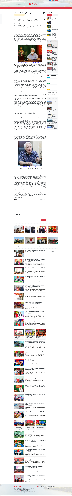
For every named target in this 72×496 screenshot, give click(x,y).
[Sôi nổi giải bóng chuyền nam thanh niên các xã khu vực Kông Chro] (19, 434)
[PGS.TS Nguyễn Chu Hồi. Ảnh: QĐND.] (30, 153)
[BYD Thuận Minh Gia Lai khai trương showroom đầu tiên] (49, 126)
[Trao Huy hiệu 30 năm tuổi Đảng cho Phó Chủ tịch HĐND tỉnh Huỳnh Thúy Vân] (19, 460)
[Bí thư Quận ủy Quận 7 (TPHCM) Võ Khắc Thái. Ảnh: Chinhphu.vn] (30, 53)
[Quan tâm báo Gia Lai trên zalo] (50, 0)
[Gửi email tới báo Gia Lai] (53, 0)
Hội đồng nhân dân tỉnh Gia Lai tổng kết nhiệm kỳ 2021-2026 (19, 337)
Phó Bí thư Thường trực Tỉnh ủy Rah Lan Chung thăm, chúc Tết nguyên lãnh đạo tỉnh (35, 251)
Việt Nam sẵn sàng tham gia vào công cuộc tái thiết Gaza (54, 22)
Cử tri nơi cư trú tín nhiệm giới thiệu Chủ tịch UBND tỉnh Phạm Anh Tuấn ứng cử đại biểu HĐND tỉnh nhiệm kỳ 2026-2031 (35, 386)
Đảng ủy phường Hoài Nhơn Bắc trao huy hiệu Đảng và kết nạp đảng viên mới (35, 476)
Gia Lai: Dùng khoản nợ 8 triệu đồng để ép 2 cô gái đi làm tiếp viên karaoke (55, 30)
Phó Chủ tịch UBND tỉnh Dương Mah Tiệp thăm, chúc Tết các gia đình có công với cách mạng (34, 377)
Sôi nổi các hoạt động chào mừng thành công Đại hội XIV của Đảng (19, 428)
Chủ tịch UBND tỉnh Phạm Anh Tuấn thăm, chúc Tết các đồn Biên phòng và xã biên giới (35, 441)
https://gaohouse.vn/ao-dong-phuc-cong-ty (52, 252)
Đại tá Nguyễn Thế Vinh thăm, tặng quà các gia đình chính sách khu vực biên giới (34, 321)
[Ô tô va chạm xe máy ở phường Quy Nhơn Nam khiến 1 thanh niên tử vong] (49, 26)
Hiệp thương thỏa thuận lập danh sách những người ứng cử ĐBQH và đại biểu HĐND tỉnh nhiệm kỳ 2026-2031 (35, 467)
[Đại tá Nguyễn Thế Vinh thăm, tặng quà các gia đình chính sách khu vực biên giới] (19, 322)
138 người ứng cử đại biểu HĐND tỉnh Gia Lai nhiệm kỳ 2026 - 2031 (55, 18)
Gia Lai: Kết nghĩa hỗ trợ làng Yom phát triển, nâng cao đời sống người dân (35, 369)
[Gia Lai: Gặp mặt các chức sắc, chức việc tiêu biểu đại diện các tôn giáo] (19, 414)
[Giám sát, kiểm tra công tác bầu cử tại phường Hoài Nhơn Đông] (19, 314)
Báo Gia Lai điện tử (36, 4)
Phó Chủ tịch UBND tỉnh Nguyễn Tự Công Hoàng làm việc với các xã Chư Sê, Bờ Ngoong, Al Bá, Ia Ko (52, 53)
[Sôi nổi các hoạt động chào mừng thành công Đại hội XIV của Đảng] (19, 423)
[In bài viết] (1, 23)
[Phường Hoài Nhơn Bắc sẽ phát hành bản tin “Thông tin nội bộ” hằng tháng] (19, 397)
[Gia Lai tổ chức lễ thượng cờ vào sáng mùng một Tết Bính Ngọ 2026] (53, 240)
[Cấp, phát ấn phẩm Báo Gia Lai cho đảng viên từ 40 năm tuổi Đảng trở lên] (19, 406)
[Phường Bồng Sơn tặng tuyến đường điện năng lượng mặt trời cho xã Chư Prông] (19, 362)
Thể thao (26, 434)
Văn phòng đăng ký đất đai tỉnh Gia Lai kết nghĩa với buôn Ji (40, 428)
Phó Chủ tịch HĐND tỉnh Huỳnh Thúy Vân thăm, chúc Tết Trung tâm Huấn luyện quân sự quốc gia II (35, 260)
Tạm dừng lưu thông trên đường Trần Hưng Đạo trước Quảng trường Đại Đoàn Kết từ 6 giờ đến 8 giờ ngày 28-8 (52, 35)
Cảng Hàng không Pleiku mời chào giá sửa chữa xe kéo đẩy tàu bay (52, 103)
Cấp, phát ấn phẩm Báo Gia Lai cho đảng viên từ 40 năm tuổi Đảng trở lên (34, 404)
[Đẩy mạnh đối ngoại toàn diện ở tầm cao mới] (42, 229)
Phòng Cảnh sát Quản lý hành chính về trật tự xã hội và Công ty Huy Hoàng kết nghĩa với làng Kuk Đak (30, 428)
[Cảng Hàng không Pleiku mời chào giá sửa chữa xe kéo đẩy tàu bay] (49, 102)
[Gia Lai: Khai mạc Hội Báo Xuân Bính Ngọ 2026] (30, 332)
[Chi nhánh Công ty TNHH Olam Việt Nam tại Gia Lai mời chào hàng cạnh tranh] (49, 114)
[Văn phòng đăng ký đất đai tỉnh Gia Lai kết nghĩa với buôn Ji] (41, 423)
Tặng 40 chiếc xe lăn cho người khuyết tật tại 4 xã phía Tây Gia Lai (52, 47)
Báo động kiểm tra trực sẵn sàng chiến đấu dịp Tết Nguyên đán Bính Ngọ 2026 (19, 246)
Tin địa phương (52, 41)
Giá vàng (48, 89)
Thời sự (26, 379)
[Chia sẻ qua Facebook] (1, 15)
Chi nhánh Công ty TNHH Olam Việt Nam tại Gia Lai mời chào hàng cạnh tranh (52, 115)
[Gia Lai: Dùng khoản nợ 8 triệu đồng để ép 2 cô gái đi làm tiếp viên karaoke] (49, 30)
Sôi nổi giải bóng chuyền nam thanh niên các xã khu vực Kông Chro (34, 432)
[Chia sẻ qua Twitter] (1, 19)
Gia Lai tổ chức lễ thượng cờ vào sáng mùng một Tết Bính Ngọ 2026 (52, 246)
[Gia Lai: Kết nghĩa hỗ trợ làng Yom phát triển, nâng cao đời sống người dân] (19, 371)
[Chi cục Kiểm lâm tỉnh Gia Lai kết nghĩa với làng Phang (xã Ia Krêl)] (19, 354)
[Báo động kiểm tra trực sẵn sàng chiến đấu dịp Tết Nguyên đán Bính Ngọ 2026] (19, 240)
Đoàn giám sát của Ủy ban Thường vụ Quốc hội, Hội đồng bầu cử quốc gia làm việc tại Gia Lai (34, 303)
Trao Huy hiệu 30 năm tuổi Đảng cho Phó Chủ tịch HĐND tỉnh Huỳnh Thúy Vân (34, 459)
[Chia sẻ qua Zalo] (1, 17)
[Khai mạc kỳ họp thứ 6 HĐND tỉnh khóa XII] (41, 332)
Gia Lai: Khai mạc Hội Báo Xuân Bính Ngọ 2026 (29, 337)
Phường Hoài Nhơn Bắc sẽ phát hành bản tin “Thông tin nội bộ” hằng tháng (35, 395)
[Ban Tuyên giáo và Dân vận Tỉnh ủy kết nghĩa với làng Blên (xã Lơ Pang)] (19, 279)
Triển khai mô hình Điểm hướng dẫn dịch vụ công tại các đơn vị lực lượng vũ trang (30, 246)
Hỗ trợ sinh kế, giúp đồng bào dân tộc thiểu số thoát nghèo (54, 59)
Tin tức (26, 261)
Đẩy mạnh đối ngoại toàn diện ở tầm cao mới (41, 234)
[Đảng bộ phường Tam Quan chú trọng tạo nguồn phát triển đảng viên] (19, 452)
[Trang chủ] (15, 8)
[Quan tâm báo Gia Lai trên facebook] (49, 0)
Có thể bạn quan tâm (20, 225)
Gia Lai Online (19, 486)
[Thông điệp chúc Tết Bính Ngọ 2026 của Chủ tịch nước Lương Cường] (53, 229)
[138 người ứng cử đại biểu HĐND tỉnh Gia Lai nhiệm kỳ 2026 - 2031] (49, 17)
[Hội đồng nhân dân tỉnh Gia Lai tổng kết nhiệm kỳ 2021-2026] (19, 332)
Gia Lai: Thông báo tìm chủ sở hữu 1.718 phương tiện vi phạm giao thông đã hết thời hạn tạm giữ (52, 109)
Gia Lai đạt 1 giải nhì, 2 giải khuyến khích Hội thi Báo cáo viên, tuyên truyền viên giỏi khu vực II (52, 70)
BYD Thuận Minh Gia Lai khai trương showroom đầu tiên (52, 127)
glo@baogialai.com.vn (18, 490)
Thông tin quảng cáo (52, 99)
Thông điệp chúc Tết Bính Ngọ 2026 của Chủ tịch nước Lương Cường (52, 235)
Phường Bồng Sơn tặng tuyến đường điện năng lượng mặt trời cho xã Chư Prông (35, 360)
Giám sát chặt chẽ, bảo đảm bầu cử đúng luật (33, 293)
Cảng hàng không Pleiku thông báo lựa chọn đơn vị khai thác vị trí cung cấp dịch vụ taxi (52, 121)
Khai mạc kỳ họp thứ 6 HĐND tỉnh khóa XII (39, 337)
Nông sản (49, 77)
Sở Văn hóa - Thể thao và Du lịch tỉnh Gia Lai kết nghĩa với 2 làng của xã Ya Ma (41, 246)
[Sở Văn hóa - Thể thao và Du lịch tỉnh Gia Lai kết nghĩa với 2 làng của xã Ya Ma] (42, 240)
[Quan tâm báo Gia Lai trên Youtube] (52, 0)
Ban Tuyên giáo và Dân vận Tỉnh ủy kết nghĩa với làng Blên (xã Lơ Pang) (35, 277)
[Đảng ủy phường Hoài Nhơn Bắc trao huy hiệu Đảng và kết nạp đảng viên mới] (19, 478)
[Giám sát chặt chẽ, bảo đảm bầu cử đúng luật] (19, 296)
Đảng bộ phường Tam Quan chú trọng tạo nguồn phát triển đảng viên (35, 450)
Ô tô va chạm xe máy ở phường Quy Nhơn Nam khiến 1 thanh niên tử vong (55, 26)
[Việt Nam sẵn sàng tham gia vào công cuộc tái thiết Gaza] (49, 22)
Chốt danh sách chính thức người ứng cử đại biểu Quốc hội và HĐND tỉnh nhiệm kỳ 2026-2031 (35, 268)
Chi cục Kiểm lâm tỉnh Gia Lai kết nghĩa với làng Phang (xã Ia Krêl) (35, 352)
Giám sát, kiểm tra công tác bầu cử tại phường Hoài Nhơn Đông (34, 312)
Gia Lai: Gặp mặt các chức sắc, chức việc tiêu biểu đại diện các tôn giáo (34, 412)
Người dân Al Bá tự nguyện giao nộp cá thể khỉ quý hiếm (54, 64)
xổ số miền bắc (52, 251)
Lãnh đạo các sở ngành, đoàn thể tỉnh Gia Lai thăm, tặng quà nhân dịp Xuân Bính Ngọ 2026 (34, 286)
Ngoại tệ (48, 83)
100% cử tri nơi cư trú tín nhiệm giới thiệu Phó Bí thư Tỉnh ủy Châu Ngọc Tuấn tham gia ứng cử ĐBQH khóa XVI (35, 342)
